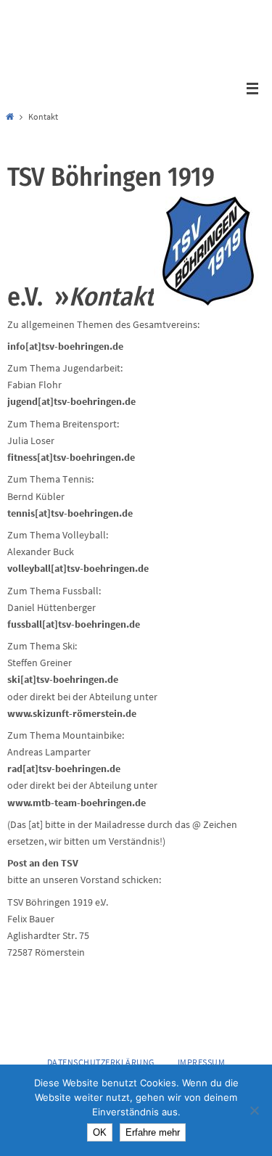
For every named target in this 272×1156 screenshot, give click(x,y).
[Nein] (254, 1110)
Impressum (202, 1062)
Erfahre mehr (152, 1132)
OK (100, 1132)
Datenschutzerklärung (100, 1062)
